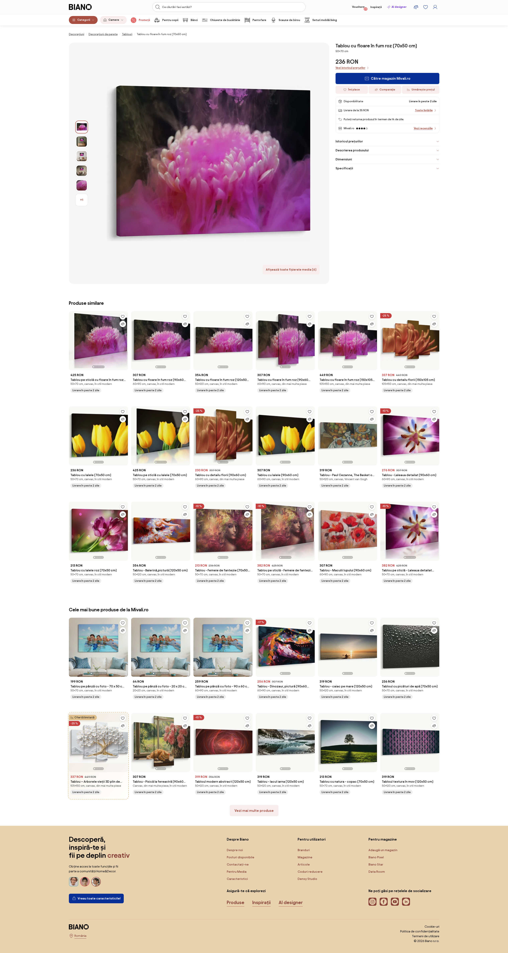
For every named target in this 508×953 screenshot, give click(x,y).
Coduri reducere (310, 871)
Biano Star (375, 864)
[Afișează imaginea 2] (81, 141)
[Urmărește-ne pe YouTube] (395, 902)
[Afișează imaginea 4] (81, 170)
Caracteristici (237, 879)
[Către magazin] (208, 163)
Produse (235, 902)
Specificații (344, 168)
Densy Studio (307, 879)
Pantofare (259, 20)
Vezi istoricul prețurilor (350, 67)
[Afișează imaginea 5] (81, 185)
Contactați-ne (238, 864)
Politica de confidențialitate (419, 931)
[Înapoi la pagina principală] (88, 7)
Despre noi (235, 850)
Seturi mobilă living (324, 20)
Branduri (304, 850)
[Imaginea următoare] (124, 339)
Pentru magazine (382, 839)
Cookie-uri (432, 926)
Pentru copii (170, 20)
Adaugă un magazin (382, 850)
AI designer (399, 6)
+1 (81, 200)
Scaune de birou (289, 20)
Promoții (144, 20)
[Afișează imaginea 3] (81, 156)
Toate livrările (424, 110)
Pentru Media (237, 871)
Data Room (376, 871)
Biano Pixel (376, 857)
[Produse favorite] (426, 7)
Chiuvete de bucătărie (225, 20)
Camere (113, 19)
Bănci (194, 20)
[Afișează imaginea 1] (81, 127)
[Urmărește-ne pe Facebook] (384, 902)
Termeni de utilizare (425, 936)
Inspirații (376, 7)
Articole (304, 864)
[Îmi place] (123, 316)
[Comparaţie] (123, 324)
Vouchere (359, 7)
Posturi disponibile (240, 857)
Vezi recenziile (423, 128)
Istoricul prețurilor (349, 141)
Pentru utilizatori (312, 839)
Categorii (83, 19)
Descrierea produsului (352, 150)
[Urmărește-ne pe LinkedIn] (406, 902)
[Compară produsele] (416, 7)
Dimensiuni (344, 159)
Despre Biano (238, 839)
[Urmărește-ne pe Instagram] (372, 902)
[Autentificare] (435, 7)
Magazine (305, 857)
